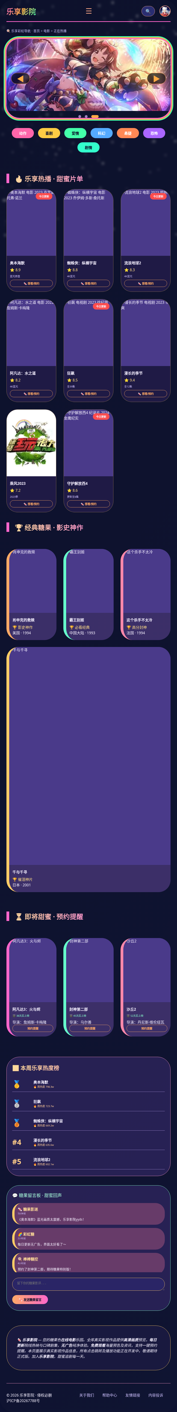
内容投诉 (155, 1395)
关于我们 (86, 1395)
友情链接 (132, 1395)
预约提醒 (32, 1028)
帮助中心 (109, 1395)
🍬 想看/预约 (31, 283)
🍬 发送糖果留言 (30, 1300)
